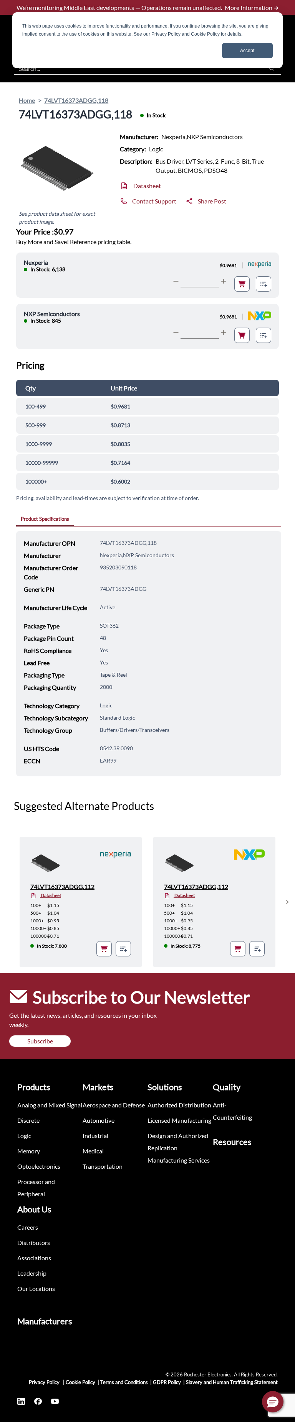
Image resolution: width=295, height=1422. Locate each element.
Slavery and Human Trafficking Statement (232, 1382)
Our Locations (36, 1288)
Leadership (31, 1273)
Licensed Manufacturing (179, 1120)
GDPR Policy (167, 1382)
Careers (27, 1227)
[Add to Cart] (242, 284)
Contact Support (154, 201)
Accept (247, 50)
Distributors (33, 1242)
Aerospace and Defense (114, 1105)
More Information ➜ (251, 7)
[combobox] (135, 68)
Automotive (98, 1120)
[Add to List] (263, 284)
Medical (93, 1151)
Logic (24, 1135)
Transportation (103, 1166)
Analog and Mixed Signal (49, 1105)
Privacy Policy (45, 1382)
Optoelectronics (38, 1166)
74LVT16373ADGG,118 (76, 100)
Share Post (212, 201)
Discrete (28, 1120)
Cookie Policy (80, 1382)
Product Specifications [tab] (45, 519)
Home (27, 100)
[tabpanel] (148, 653)
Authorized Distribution (179, 1105)
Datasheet (147, 185)
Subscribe (40, 1041)
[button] (272, 1401)
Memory (28, 1151)
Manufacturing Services (179, 1160)
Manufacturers (44, 1321)
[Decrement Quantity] (176, 281)
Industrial (95, 1135)
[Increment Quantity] (223, 281)
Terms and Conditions (124, 1382)
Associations (34, 1257)
